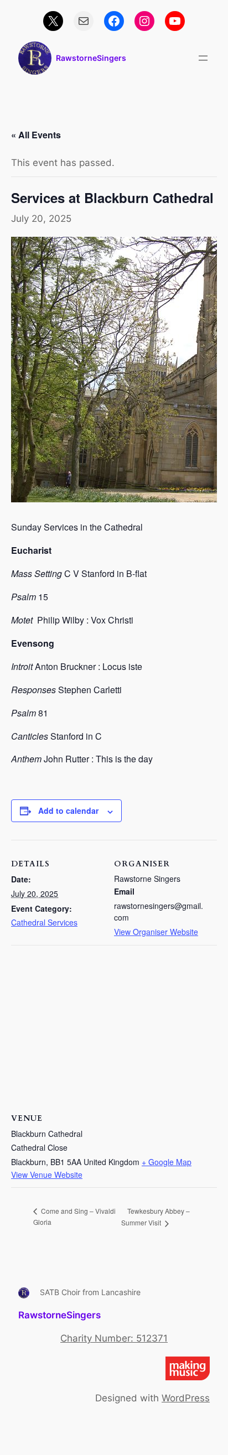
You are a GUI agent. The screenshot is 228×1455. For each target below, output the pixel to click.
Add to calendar (68, 810)
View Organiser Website (156, 931)
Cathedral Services (44, 922)
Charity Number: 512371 (114, 1338)
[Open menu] (203, 58)
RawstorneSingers (91, 58)
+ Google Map (166, 1161)
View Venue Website (46, 1174)
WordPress (186, 1398)
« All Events (36, 134)
